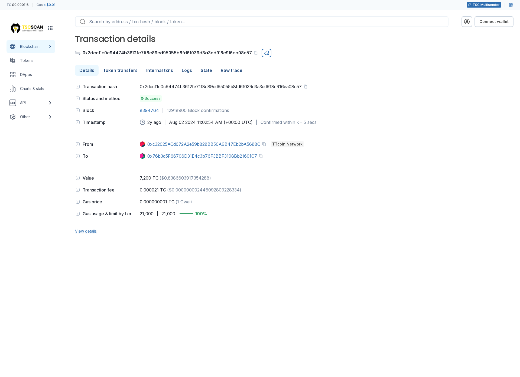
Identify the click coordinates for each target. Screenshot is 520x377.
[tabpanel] (294, 158)
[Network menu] (50, 28)
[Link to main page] (27, 28)
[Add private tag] (266, 53)
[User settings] (511, 5)
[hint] (77, 86)
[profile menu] (466, 21)
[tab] (87, 70)
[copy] (256, 53)
